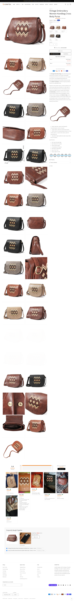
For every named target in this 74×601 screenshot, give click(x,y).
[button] (18, 4)
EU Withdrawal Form (23, 578)
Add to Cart (36, 537)
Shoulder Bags (5, 569)
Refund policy (10, 598)
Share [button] (52, 165)
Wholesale (4, 576)
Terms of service (20, 598)
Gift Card (21, 576)
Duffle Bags (5, 574)
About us (38, 571)
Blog (38, 574)
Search (38, 569)
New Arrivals (5, 567)
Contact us (39, 572)
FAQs (21, 574)
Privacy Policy (22, 571)
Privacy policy (15, 598)
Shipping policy (26, 598)
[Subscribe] (21, 585)
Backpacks (4, 572)
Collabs (38, 576)
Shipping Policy (22, 567)
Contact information (32, 598)
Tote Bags (4, 571)
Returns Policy (22, 569)
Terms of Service (23, 572)
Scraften (6, 598)
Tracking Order (39, 567)
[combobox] (25, 545)
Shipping (50, 21)
